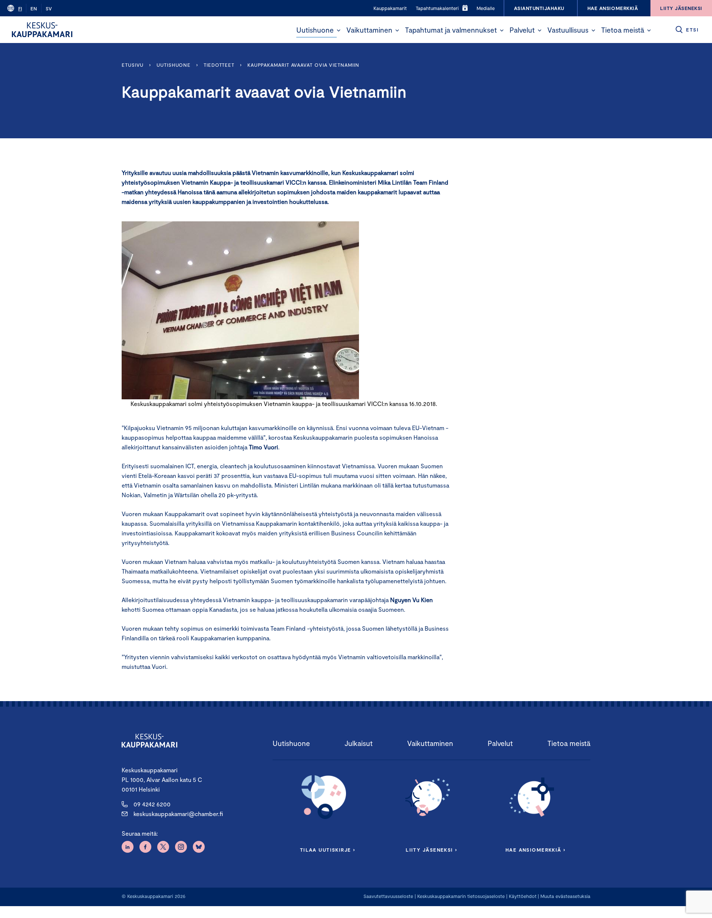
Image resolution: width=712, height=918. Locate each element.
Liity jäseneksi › (431, 850)
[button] (338, 30)
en (33, 8)
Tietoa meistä (622, 30)
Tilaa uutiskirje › (327, 850)
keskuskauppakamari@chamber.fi (178, 813)
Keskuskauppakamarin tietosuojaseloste (460, 896)
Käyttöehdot (523, 896)
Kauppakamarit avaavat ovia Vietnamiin (303, 65)
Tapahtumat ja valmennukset (451, 30)
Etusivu (133, 65)
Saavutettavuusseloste (388, 896)
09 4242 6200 (152, 804)
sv (49, 8)
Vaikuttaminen (369, 30)
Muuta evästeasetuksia (565, 896)
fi (20, 8)
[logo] (42, 29)
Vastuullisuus (568, 30)
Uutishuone (315, 30)
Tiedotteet (219, 65)
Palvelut (522, 30)
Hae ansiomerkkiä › (535, 850)
